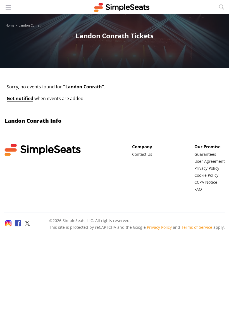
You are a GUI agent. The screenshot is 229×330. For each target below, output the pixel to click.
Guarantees (205, 154)
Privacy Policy (206, 168)
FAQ (198, 189)
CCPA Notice (205, 182)
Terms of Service (196, 227)
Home (10, 25)
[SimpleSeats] (114, 8)
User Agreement (209, 161)
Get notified (20, 98)
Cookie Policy (206, 175)
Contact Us (142, 154)
